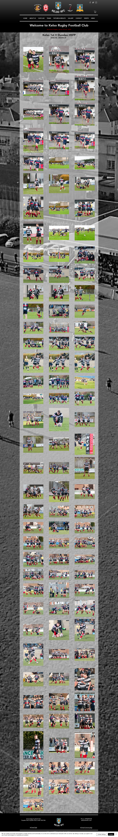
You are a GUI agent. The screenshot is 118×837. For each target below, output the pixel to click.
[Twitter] (93, 2)
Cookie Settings (102, 834)
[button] (95, 12)
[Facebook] (90, 2)
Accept (111, 834)
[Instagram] (96, 2)
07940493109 (88, 819)
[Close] (116, 834)
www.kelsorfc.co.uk (86, 820)
